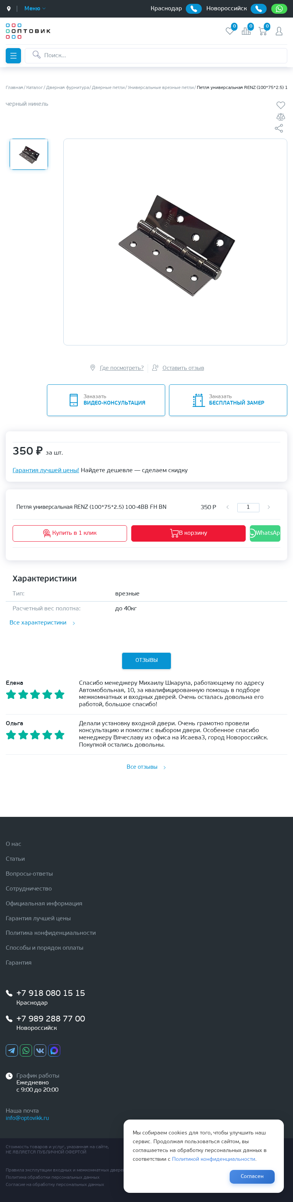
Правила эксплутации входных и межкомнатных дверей (66, 1170)
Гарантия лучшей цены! (46, 471)
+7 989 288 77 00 (50, 1019)
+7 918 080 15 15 (50, 993)
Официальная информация (44, 904)
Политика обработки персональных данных (53, 1177)
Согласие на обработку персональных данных (55, 1185)
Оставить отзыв (183, 368)
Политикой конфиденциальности (213, 1159)
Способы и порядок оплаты (44, 948)
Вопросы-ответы (29, 874)
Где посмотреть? (122, 368)
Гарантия (19, 963)
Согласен (252, 1176)
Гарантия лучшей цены (38, 919)
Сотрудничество (29, 889)
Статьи (15, 859)
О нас (13, 844)
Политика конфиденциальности (51, 933)
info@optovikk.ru (27, 1118)
